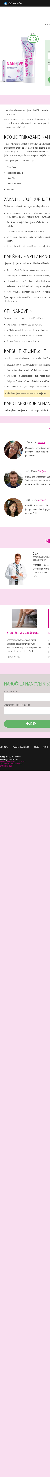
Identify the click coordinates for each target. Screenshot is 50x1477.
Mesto (45, 747)
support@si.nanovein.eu (9, 759)
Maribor (41, 442)
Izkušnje (4, 747)
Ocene (36, 747)
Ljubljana (42, 471)
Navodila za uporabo (20, 747)
